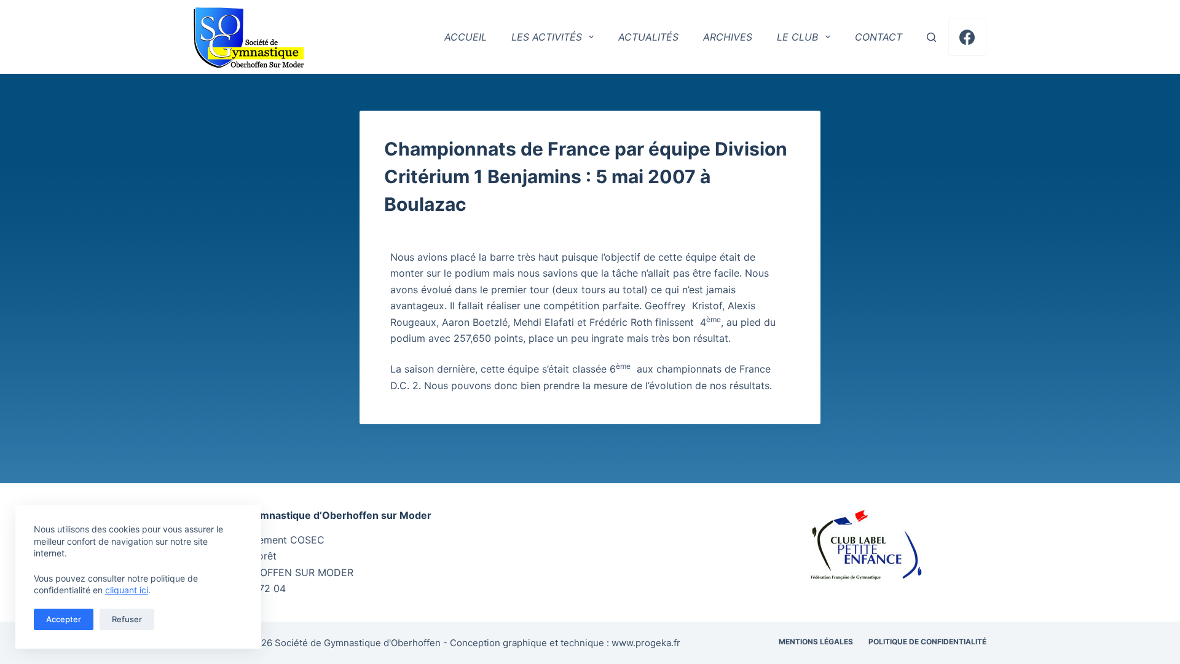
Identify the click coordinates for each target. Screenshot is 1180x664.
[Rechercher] (931, 37)
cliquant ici (126, 590)
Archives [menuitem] (727, 37)
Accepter (63, 619)
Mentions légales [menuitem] (816, 641)
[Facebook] (967, 37)
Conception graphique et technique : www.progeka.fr (565, 643)
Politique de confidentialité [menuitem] (927, 641)
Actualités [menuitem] (648, 37)
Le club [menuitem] (797, 37)
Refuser (127, 619)
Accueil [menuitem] (465, 37)
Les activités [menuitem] (546, 37)
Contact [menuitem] (878, 37)
